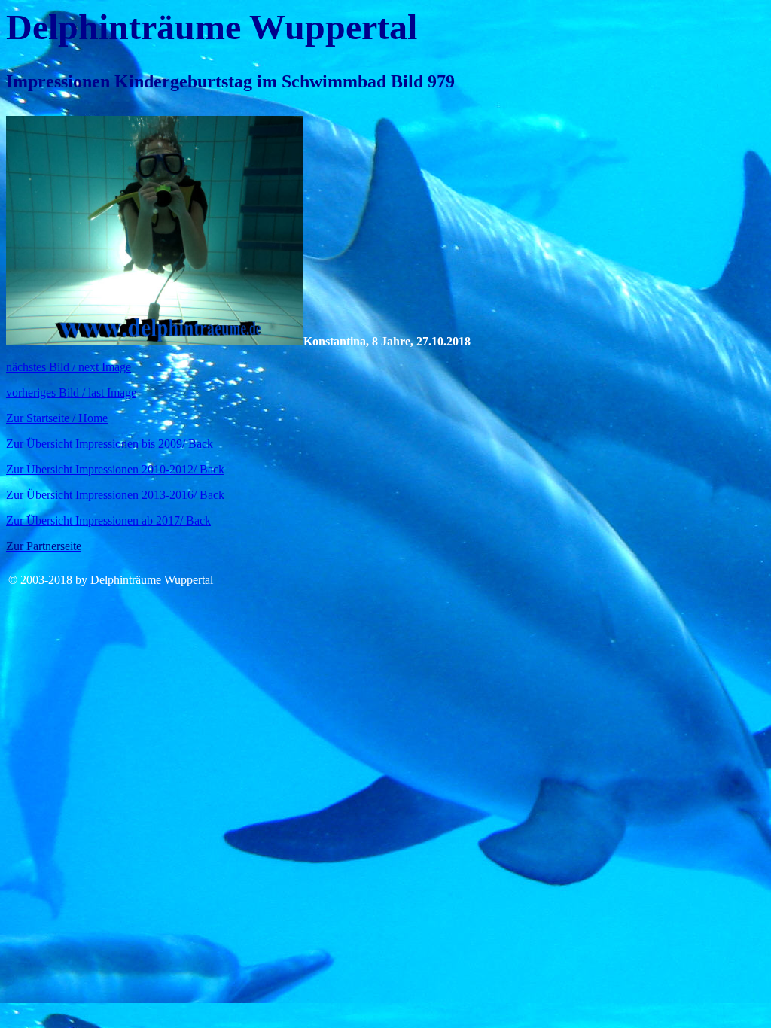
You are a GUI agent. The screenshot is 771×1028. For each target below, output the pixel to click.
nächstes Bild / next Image (68, 366)
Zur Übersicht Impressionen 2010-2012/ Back (115, 469)
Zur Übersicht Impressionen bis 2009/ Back (109, 443)
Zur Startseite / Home (57, 418)
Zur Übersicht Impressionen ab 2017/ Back (108, 520)
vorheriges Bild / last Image (71, 392)
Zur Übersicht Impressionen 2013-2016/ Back (115, 494)
